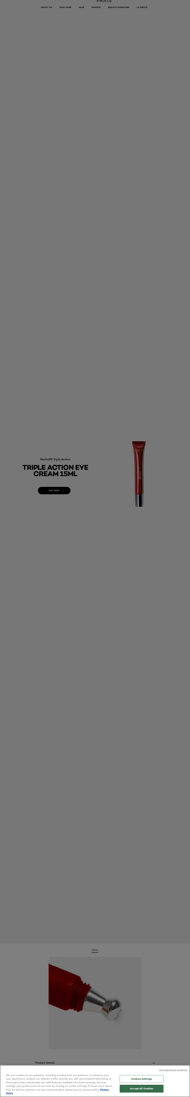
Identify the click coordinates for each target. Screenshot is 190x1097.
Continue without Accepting (173, 1070)
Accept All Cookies (141, 1088)
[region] (95, 1081)
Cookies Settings (141, 1078)
